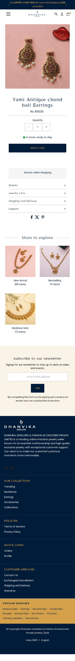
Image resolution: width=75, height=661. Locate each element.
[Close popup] (69, 608)
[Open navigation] (8, 14)
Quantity (37, 120)
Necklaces (10, 492)
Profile (8, 556)
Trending (9, 486)
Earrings (9, 497)
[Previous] (9, 5)
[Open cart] (68, 14)
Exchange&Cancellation (18, 580)
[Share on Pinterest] (43, 218)
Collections (11, 507)
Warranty (10, 590)
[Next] (66, 5)
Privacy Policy (12, 532)
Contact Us (11, 575)
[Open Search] (56, 14)
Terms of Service (14, 526)
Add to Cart (38, 148)
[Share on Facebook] (32, 218)
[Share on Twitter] (37, 218)
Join (37, 388)
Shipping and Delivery (17, 585)
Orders (8, 551)
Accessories (11, 502)
